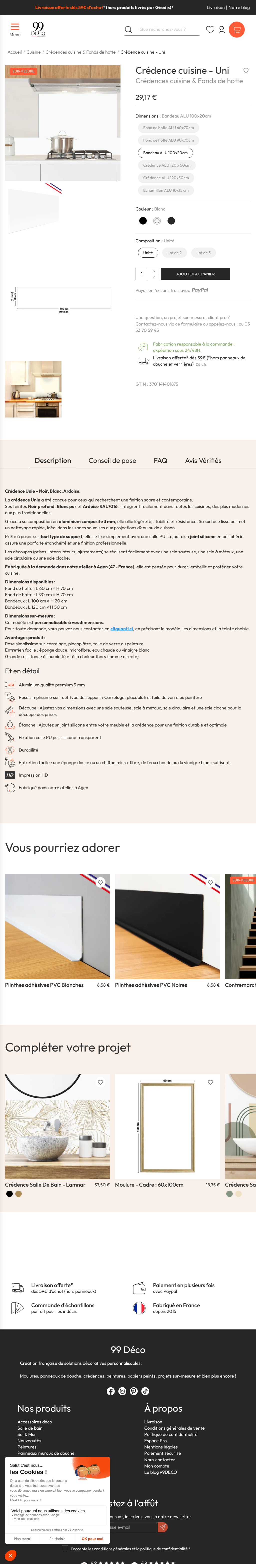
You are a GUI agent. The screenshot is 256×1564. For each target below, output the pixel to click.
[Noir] (9, 1194)
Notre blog (239, 7)
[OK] (163, 1527)
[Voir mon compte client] (210, 30)
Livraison (216, 7)
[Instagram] (122, 1391)
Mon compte (156, 1466)
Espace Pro (155, 1440)
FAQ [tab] (161, 460)
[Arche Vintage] (238, 1194)
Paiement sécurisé (162, 1453)
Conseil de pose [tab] (112, 460)
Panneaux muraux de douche (46, 1453)
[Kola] (18, 1194)
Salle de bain (30, 1428)
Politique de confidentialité (171, 1434)
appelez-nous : (223, 324)
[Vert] (229, 1194)
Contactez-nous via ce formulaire (169, 324)
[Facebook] (110, 1391)
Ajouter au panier (195, 273)
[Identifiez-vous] (221, 30)
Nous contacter (159, 1460)
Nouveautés (29, 1440)
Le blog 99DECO (160, 1472)
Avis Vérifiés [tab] (203, 460)
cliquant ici (121, 629)
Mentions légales (161, 1447)
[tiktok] (145, 1391)
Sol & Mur (27, 1434)
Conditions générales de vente (174, 1428)
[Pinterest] (133, 1391)
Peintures (27, 1447)
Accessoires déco (35, 1422)
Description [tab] (53, 460)
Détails (201, 364)
